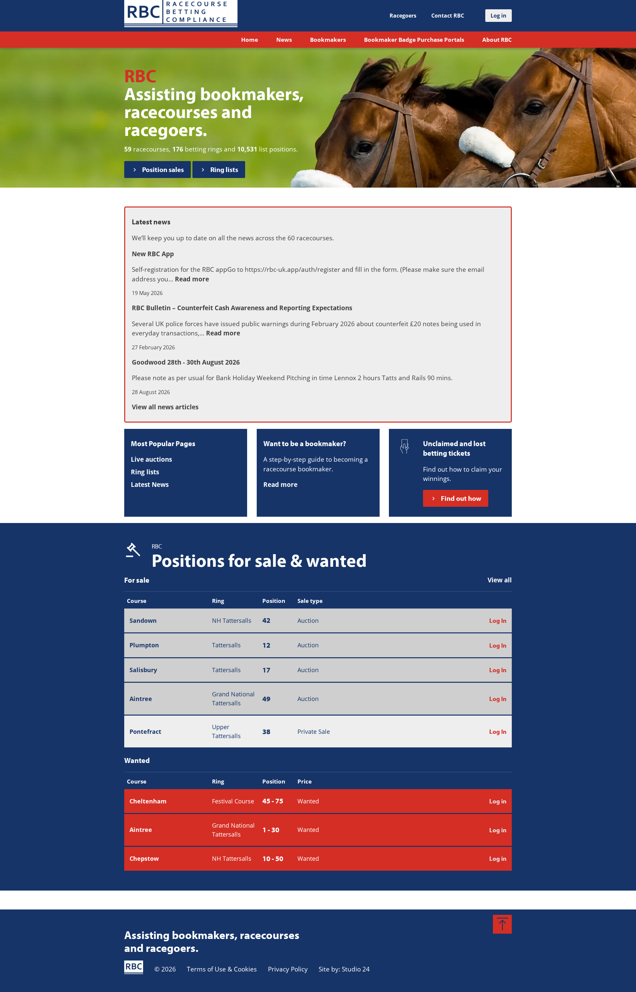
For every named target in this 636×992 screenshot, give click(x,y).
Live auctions (151, 459)
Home (249, 39)
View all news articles (165, 407)
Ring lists (145, 472)
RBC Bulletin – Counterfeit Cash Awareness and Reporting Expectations (242, 308)
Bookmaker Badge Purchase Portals (414, 39)
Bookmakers (328, 39)
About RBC (497, 39)
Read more (192, 279)
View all (500, 580)
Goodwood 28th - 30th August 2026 (186, 362)
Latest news (151, 221)
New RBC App (153, 254)
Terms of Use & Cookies (222, 969)
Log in (497, 801)
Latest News (150, 484)
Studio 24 (356, 969)
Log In (497, 620)
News (284, 39)
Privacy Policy (288, 969)
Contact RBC (447, 15)
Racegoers (403, 15)
